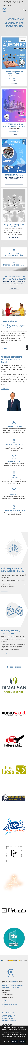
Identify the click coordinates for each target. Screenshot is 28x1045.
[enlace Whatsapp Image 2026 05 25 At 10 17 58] (14, 53)
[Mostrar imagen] (14, 685)
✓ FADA (4, 1002)
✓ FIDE (4, 1001)
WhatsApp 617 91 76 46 (8, 1018)
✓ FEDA (4, 999)
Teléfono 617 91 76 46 (8, 1017)
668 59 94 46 (12, 1)
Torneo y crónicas (7, 653)
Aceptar (22, 1041)
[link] (3, 10)
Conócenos (5, 388)
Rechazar (14, 1041)
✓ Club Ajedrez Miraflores (9, 1004)
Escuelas (4, 348)
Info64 (14, 80)
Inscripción (14, 83)
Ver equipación (14, 288)
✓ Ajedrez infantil (7, 1006)
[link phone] (27, 346)
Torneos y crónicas (7, 994)
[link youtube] (8, 5)
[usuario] (20, 10)
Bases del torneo (14, 79)
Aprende (4, 590)
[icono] (14, 250)
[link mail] (27, 348)
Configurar (7, 1041)
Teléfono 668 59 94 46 (8, 1015)
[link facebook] (4, 5)
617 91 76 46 (20, 1)
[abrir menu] (25, 10)
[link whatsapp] (10, 5)
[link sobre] (14, 973)
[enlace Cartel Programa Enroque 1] (14, 205)
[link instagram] (6, 5)
